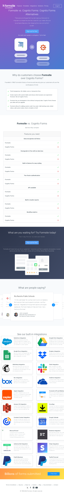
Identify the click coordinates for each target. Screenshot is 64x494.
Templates (26, 6)
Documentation (47, 485)
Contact (56, 485)
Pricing (46, 6)
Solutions (40, 6)
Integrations (33, 6)
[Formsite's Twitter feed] (27, 487)
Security (21, 485)
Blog (40, 485)
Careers (34, 485)
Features (19, 6)
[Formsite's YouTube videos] (36, 487)
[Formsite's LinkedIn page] (33, 487)
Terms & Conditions (11, 485)
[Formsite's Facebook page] (30, 487)
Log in (57, 6)
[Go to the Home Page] (8, 6)
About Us (27, 485)
